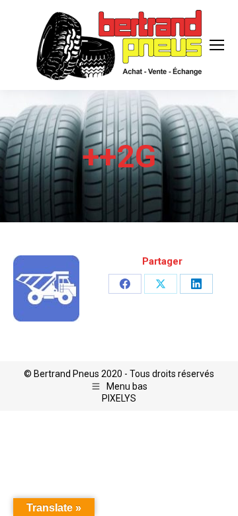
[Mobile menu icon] (217, 45)
